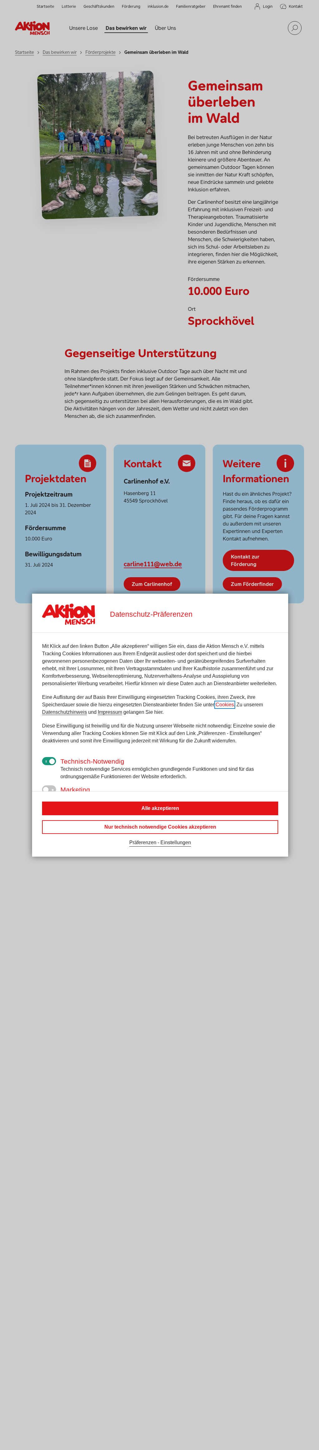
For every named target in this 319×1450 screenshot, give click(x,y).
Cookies (225, 704)
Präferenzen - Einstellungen (160, 842)
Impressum (110, 712)
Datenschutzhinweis (64, 712)
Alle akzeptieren (160, 808)
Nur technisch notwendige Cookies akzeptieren (160, 827)
